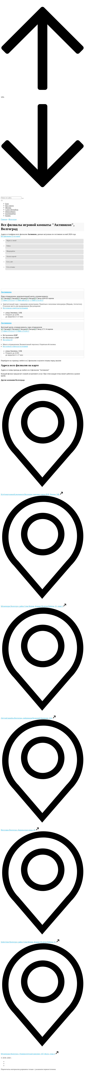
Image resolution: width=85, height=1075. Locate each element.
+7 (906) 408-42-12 (22, 300)
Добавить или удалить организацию (19, 1064)
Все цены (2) (7, 340)
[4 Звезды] (30, 298)
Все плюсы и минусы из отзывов (15, 308)
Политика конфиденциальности (13, 1073)
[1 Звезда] (5, 298)
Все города (9, 1062)
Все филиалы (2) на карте (10, 236)
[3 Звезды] (21, 298)
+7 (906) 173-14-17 (36, 300)
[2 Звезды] (13, 298)
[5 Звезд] (37, 298)
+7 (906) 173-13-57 (8, 300)
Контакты (9, 1065)
